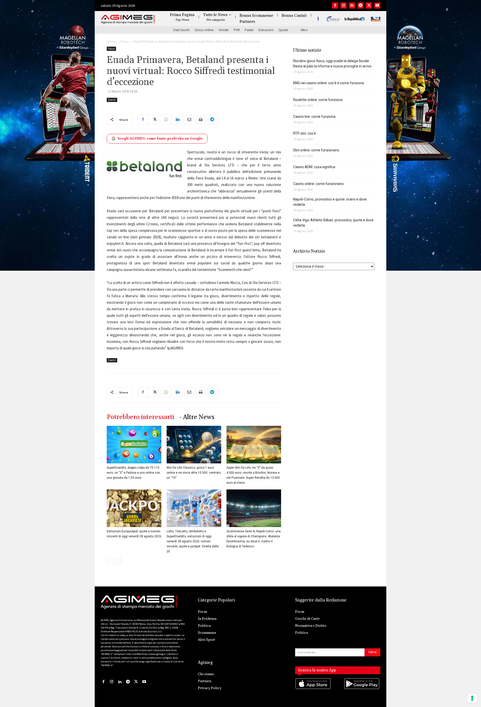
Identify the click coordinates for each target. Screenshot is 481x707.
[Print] (200, 120)
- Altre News (196, 417)
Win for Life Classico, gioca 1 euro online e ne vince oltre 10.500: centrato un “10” (194, 472)
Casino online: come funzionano (318, 184)
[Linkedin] (352, 6)
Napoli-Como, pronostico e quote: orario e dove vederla (330, 202)
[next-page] (118, 561)
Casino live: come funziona (314, 117)
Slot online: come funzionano (316, 150)
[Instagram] (343, 6)
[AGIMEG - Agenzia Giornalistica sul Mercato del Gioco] (128, 19)
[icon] (313, 689)
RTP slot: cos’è (304, 133)
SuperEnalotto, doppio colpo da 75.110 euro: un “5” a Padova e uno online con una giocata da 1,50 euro (133, 472)
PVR (237, 30)
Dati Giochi (181, 30)
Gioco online (204, 30)
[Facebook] (335, 6)
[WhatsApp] (166, 120)
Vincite (224, 30)
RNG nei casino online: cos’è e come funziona (328, 83)
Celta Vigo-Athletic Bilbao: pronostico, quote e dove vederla (333, 222)
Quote (283, 30)
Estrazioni (266, 30)
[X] (369, 6)
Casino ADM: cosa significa (314, 167)
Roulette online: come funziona (317, 100)
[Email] (189, 120)
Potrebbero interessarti (140, 417)
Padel (249, 30)
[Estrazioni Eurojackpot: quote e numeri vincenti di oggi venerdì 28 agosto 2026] (134, 508)
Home (111, 41)
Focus (124, 41)
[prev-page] (110, 561)
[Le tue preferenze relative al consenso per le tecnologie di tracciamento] (472, 698)
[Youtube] (377, 6)
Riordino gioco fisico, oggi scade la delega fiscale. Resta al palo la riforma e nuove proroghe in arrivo (332, 63)
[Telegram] (360, 6)
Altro (304, 30)
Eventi (112, 100)
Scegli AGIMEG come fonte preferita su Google (160, 138)
